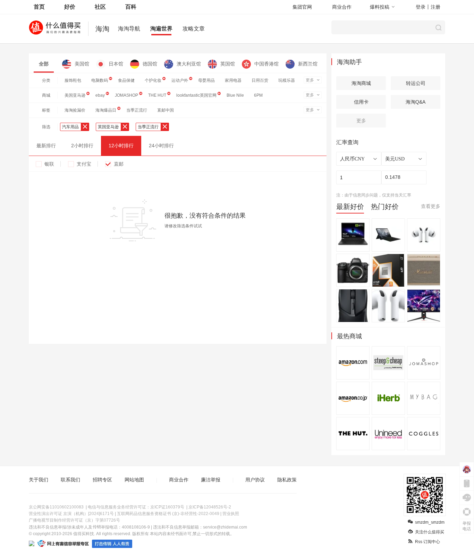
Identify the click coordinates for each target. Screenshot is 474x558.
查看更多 (430, 206)
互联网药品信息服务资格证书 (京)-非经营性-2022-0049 (168, 513)
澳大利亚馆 (189, 64)
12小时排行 (121, 145)
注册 (435, 7)
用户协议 (255, 479)
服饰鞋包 (73, 80)
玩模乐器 (286, 80)
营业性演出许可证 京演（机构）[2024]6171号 (71, 513)
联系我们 (70, 479)
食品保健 (126, 80)
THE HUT (157, 95)
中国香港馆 (266, 64)
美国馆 (82, 64)
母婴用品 (206, 80)
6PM (258, 95)
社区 (100, 7)
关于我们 (38, 479)
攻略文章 (194, 29)
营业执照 (230, 513)
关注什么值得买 (429, 532)
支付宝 (84, 164)
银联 (49, 164)
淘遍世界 (161, 29)
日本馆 (116, 64)
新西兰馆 (308, 64)
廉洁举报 (210, 479)
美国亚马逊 (75, 95)
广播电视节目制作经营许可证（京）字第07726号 (74, 520)
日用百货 (260, 80)
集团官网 (302, 7)
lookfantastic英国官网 (196, 95)
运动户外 (179, 80)
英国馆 (227, 64)
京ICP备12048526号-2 (209, 507)
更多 (310, 80)
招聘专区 (102, 479)
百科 (130, 7)
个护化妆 (153, 80)
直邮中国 (165, 110)
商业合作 (342, 7)
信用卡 (361, 102)
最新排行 (46, 145)
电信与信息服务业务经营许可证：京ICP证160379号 (136, 507)
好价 (69, 7)
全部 (44, 64)
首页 (39, 7)
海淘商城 (361, 83)
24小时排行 (161, 145)
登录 (420, 7)
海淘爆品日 (105, 110)
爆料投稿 (379, 7)
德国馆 (150, 64)
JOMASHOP (126, 95)
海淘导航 (129, 29)
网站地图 (134, 479)
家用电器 (233, 80)
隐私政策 (287, 479)
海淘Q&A (415, 102)
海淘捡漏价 (75, 110)
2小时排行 (82, 145)
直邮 (119, 164)
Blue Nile (235, 95)
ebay (100, 95)
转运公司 (415, 83)
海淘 (102, 29)
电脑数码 (99, 80)
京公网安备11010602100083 (56, 507)
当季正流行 (136, 110)
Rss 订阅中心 (427, 541)
